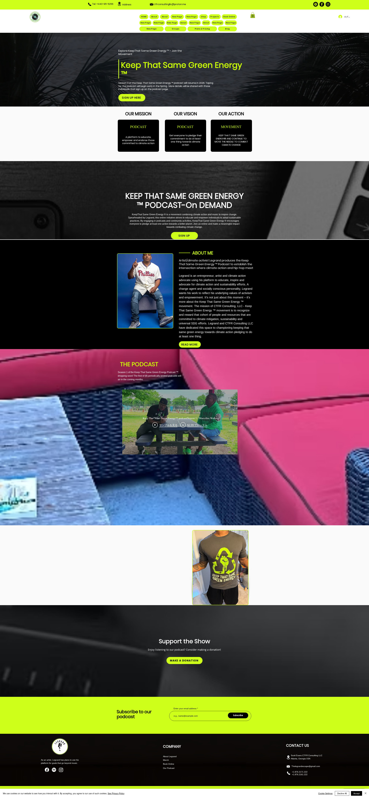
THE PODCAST (139, 364)
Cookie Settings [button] (325, 793)
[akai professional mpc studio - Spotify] (54, 770)
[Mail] (151, 4)
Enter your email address (185, 708)
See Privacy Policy (116, 793)
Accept (356, 793)
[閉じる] (365, 793)
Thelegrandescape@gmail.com (305, 766)
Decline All (342, 793)
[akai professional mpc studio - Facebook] (47, 770)
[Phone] (90, 4)
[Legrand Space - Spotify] (315, 4)
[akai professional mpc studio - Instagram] (61, 770)
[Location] (119, 4)
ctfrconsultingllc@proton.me (169, 4)
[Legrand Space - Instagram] (328, 4)
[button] (252, 15)
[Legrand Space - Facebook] (321, 4)
